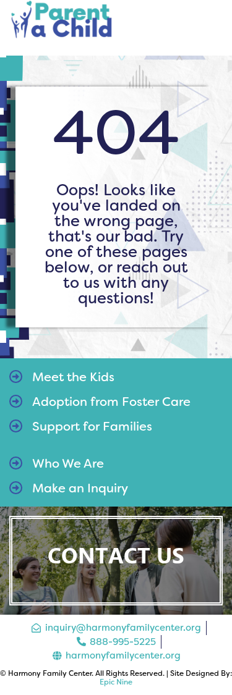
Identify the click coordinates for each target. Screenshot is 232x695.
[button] (212, 27)
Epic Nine (116, 682)
